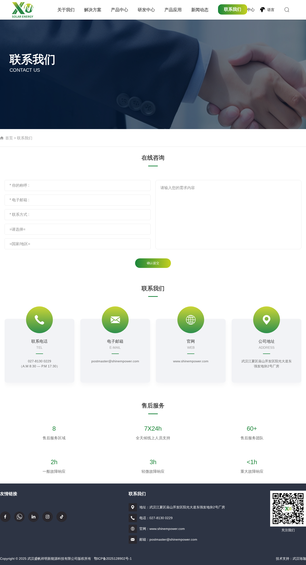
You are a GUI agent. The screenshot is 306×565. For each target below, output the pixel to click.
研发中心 (146, 9)
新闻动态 (199, 9)
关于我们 (66, 9)
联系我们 (232, 9)
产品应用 (173, 9)
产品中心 (119, 9)
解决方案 (92, 9)
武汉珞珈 (299, 558)
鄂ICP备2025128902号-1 (113, 558)
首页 (9, 138)
